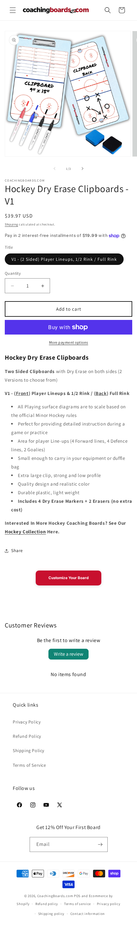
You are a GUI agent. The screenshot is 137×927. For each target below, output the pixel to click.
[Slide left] (54, 169)
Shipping (11, 224)
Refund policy (46, 904)
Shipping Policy (28, 750)
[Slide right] (83, 169)
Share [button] (17, 550)
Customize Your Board (68, 578)
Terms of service (77, 904)
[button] (13, 10)
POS (77, 896)
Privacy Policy (26, 722)
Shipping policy (51, 913)
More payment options (68, 342)
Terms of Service (29, 765)
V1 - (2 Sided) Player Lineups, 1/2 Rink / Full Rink (64, 259)
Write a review (68, 654)
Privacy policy (108, 904)
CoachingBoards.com (55, 896)
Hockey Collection (25, 532)
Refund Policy (27, 736)
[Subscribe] (100, 844)
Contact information (87, 913)
